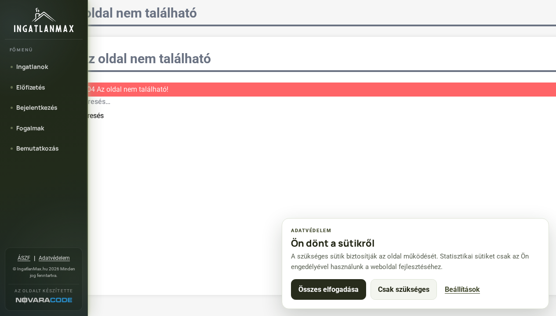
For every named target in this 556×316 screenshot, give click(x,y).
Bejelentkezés (36, 107)
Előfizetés (30, 87)
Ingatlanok (32, 66)
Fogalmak (30, 128)
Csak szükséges (403, 289)
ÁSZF (24, 258)
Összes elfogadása (328, 289)
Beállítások (462, 289)
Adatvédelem (54, 258)
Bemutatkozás (37, 148)
